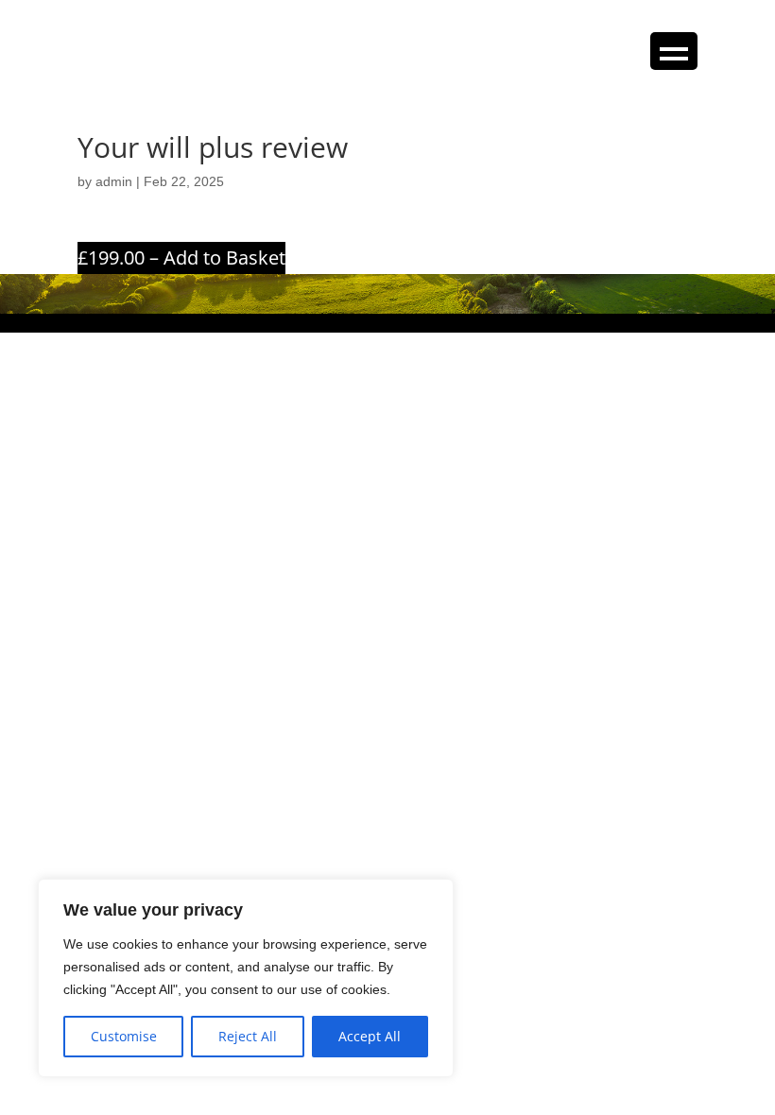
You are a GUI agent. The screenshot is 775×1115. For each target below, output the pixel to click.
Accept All (369, 1036)
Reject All (247, 1036)
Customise (124, 1036)
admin (113, 181)
